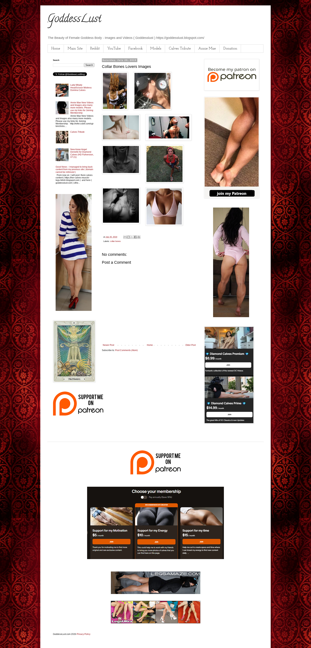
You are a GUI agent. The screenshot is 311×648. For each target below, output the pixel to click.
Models (155, 48)
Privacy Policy (83, 634)
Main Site (75, 48)
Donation (230, 48)
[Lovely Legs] (231, 316)
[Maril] (74, 310)
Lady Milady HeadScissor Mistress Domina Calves (81, 87)
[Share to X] (132, 237)
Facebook (135, 48)
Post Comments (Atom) (126, 350)
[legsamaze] (155, 558)
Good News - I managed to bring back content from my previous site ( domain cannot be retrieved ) (74, 169)
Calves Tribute (180, 48)
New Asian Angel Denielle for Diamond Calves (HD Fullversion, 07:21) (82, 153)
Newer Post (108, 345)
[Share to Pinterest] (139, 237)
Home (55, 48)
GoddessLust (74, 19)
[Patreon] (78, 415)
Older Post (190, 345)
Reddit (95, 48)
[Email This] (125, 237)
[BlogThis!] (128, 237)
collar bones (115, 241)
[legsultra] (155, 622)
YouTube (114, 48)
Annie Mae (207, 48)
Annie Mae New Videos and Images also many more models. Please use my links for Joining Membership (81, 107)
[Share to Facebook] (135, 237)
